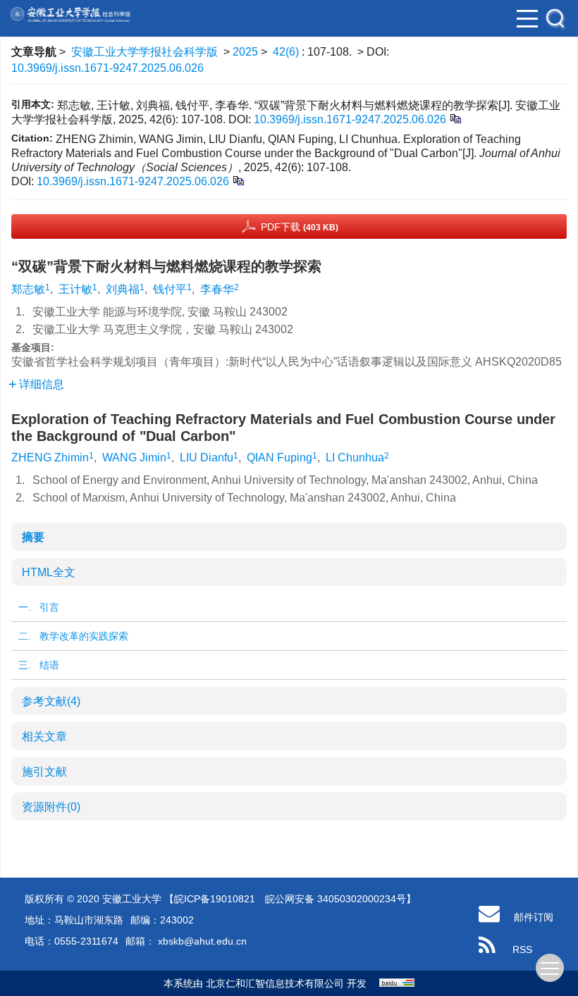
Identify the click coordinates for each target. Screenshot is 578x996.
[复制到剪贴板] (455, 118)
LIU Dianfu (206, 457)
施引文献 (44, 772)
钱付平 (170, 289)
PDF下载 (299, 226)
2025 (245, 52)
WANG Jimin (134, 457)
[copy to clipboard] (238, 180)
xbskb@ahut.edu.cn (201, 941)
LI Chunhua (355, 457)
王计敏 (75, 289)
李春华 (217, 289)
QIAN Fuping (279, 457)
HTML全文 (48, 572)
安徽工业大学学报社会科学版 (144, 52)
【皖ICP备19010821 (209, 898)
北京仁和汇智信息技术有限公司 (275, 983)
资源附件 (51, 807)
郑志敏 (28, 289)
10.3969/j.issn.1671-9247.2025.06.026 (107, 68)
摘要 (33, 537)
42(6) (287, 52)
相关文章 (44, 736)
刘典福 (123, 289)
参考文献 (51, 701)
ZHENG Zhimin (50, 457)
